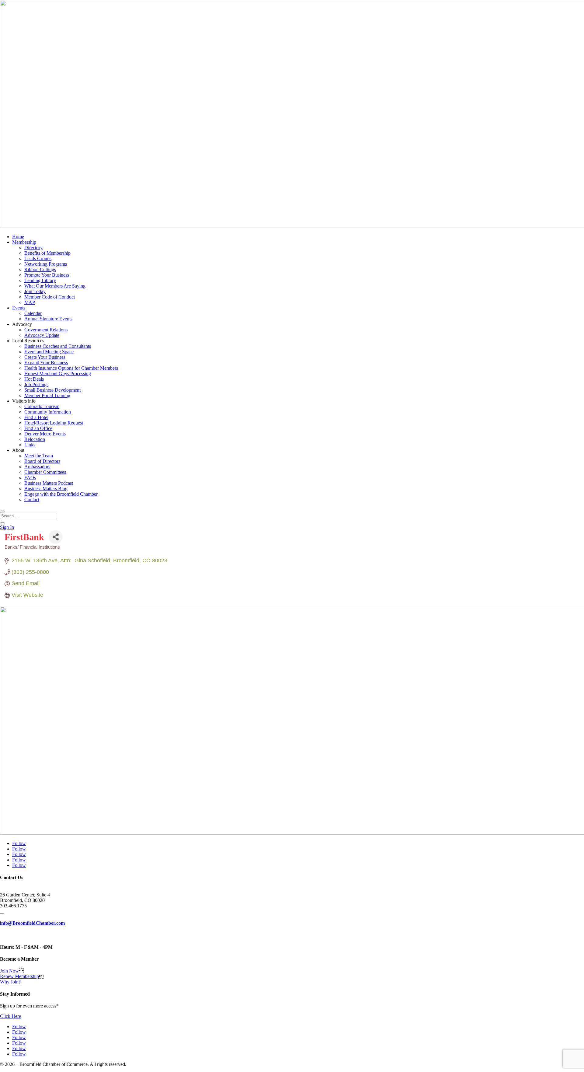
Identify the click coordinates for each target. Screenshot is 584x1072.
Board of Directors (42, 461)
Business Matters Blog (46, 488)
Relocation (34, 439)
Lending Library (40, 280)
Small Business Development (52, 390)
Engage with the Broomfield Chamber (61, 494)
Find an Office (38, 428)
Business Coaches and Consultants (57, 346)
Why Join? (10, 981)
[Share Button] (55, 537)
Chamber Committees (45, 472)
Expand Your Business (46, 362)
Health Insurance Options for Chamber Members (71, 368)
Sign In (7, 527)
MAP (29, 302)
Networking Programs (45, 264)
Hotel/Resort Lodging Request (53, 422)
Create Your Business (44, 357)
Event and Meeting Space (49, 351)
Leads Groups (37, 258)
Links (29, 444)
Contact (31, 499)
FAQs (30, 477)
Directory (33, 247)
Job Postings (36, 384)
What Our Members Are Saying (54, 285)
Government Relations (46, 329)
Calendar (33, 313)
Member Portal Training (47, 395)
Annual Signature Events (48, 318)
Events (18, 307)
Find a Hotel (36, 417)
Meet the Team (38, 455)
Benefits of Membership (47, 253)
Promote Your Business (46, 275)
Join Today (35, 291)
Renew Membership (19, 976)
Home (18, 236)
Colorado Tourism (41, 406)
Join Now (9, 970)
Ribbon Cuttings (40, 269)
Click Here (10, 1016)
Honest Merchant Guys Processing (57, 373)
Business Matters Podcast (48, 483)
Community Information (47, 411)
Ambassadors (37, 466)
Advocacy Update (41, 335)
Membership (24, 242)
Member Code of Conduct (49, 296)
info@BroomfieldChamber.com (32, 923)
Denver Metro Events (45, 433)
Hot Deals (34, 379)
